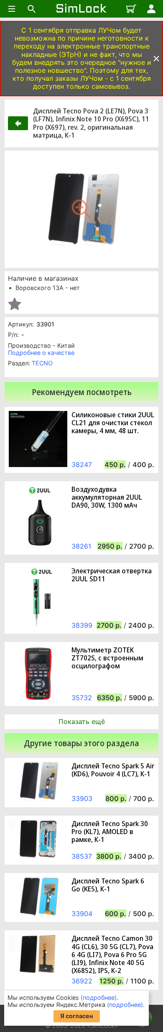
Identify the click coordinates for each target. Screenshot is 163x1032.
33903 (81, 798)
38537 (81, 856)
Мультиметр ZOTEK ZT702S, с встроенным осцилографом (107, 658)
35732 (81, 697)
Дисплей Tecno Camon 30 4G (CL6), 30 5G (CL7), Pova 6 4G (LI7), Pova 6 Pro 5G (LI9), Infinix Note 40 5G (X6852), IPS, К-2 (112, 954)
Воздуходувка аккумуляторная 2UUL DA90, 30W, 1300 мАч (106, 497)
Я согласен (76, 1015)
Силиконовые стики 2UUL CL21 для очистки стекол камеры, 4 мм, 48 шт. (112, 423)
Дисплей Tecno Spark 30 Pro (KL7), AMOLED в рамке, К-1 (109, 832)
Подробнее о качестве (41, 352)
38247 (81, 464)
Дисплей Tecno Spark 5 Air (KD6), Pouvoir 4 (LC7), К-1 (112, 770)
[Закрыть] (156, 59)
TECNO (42, 363)
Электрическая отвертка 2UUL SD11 (111, 575)
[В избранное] (14, 304)
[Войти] (151, 9)
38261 (81, 546)
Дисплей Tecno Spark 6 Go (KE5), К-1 (107, 885)
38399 (81, 625)
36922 (81, 981)
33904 (81, 913)
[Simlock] (81, 9)
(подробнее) (99, 997)
